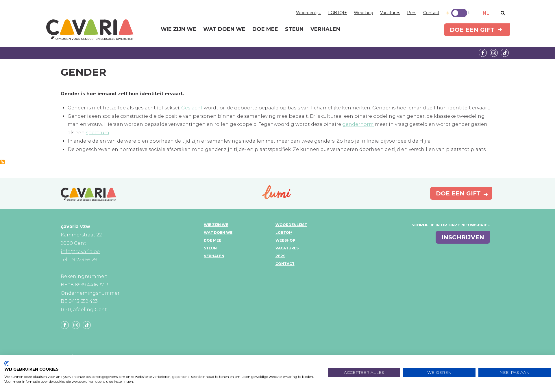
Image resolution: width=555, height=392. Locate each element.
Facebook (483, 53)
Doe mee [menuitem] (265, 29)
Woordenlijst (308, 12)
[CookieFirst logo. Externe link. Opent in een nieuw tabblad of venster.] (6, 363)
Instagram (494, 53)
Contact (431, 12)
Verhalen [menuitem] (325, 29)
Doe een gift (472, 29)
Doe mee (212, 240)
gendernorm (358, 124)
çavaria (90, 29)
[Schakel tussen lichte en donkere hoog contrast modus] (459, 13)
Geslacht (192, 108)
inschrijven (462, 237)
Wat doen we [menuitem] (224, 29)
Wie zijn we (216, 225)
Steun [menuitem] (294, 29)
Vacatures (390, 12)
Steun (210, 248)
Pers (411, 12)
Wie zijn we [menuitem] (178, 29)
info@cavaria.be (80, 251)
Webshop (363, 12)
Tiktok (505, 53)
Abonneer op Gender (2, 162)
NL (486, 13)
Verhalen (214, 256)
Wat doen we (218, 232)
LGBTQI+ (337, 12)
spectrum (97, 132)
